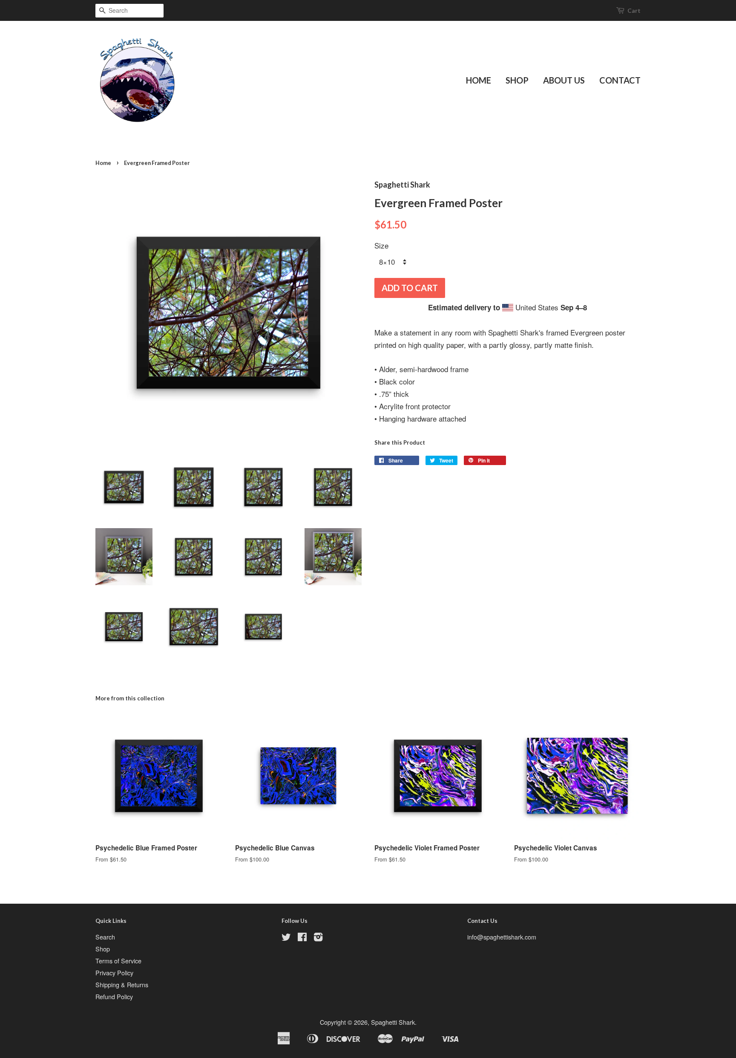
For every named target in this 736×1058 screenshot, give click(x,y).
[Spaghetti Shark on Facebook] (302, 938)
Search (105, 936)
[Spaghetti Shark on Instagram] (318, 938)
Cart (634, 10)
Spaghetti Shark (393, 1022)
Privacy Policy (114, 972)
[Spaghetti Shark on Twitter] (286, 938)
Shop (102, 948)
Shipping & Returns (121, 984)
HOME (478, 80)
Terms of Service (118, 960)
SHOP (517, 80)
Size (381, 245)
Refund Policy (114, 996)
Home (103, 162)
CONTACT (620, 80)
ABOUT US (564, 80)
